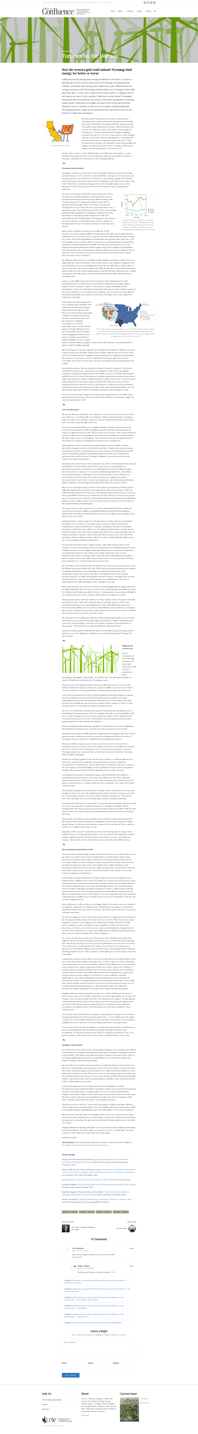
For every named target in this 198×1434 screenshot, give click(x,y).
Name (65, 1363)
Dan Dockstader (78, 1248)
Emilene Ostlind (83, 1266)
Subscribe (46, 1409)
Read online (145, 1403)
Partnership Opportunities (52, 1400)
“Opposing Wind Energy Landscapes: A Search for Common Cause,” (105, 1199)
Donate (45, 1405)
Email (91, 1363)
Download (144, 1399)
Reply (131, 1248)
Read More (85, 1415)
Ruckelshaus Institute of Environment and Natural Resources (85, 1145)
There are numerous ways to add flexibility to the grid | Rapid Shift (96, 1323)
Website (116, 1363)
